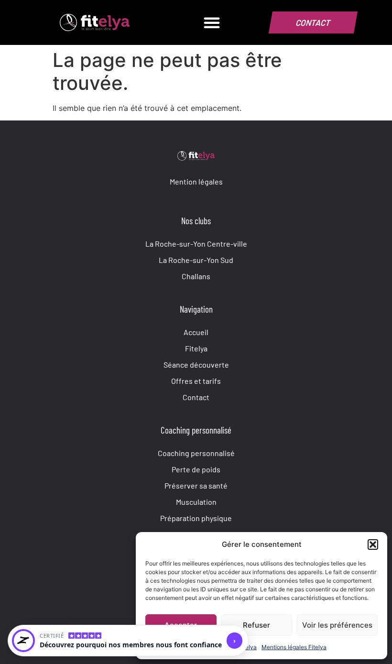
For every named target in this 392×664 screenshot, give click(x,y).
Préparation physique (196, 517)
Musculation (196, 501)
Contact (196, 397)
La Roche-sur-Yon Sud (196, 259)
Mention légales (196, 181)
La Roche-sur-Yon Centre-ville (196, 243)
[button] (373, 544)
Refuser (256, 625)
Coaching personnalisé (196, 452)
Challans (196, 276)
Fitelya (196, 348)
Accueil (196, 332)
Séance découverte (196, 364)
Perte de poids (196, 469)
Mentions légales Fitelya (294, 647)
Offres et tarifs (196, 380)
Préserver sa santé (196, 485)
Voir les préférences (337, 625)
